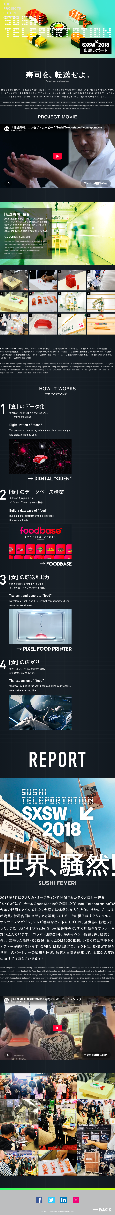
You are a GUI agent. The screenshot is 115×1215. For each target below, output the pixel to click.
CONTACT (11, 17)
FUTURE (10, 13)
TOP (7, 4)
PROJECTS (12, 8)
